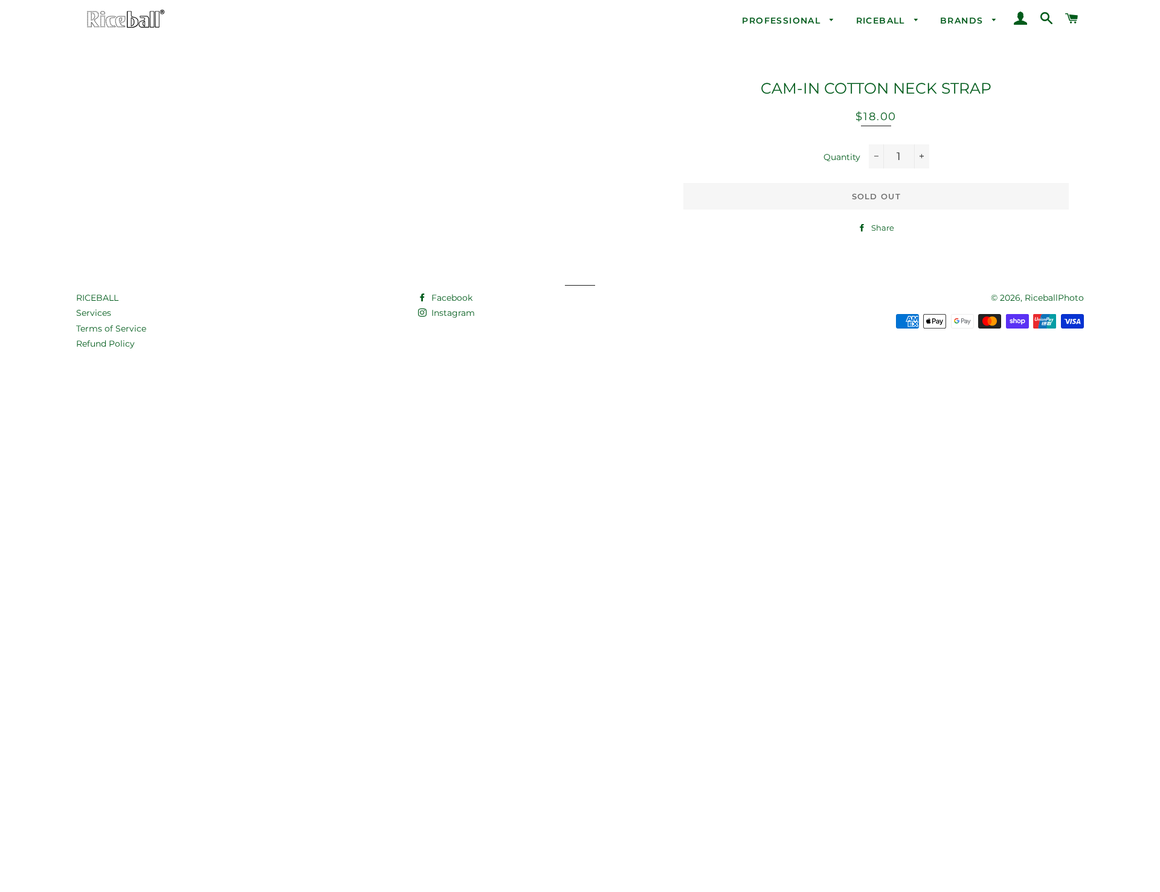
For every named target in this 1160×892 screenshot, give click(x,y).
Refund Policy (105, 343)
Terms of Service (111, 328)
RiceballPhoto (1054, 297)
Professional (782, 20)
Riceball (882, 20)
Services (93, 312)
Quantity (841, 157)
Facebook (450, 297)
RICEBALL (97, 297)
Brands (963, 20)
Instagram (452, 312)
